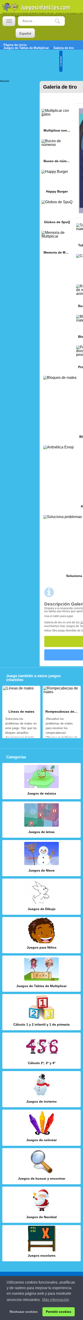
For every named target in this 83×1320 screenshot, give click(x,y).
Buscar (61, 21)
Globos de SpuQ (57, 213)
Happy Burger (57, 183)
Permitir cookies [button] (58, 1312)
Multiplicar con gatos (57, 122)
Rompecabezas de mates (61, 711)
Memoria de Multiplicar (57, 244)
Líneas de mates (21, 711)
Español (25, 33)
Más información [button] (55, 1300)
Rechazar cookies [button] (24, 1312)
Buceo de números (57, 152)
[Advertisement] (18, 96)
